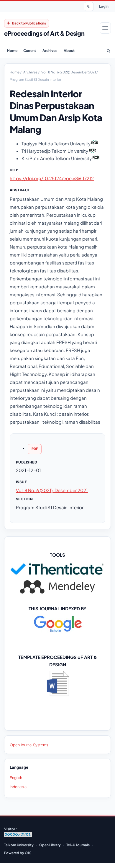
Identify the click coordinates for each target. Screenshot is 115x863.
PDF (35, 449)
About (69, 50)
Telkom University (19, 845)
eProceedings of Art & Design (44, 33)
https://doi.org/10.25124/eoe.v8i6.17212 (52, 178)
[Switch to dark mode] (89, 6)
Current (29, 50)
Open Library (50, 845)
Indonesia (18, 786)
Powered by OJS (17, 853)
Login (104, 6)
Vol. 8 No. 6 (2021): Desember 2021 (68, 72)
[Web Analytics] (18, 836)
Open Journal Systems (29, 744)
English (16, 777)
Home (12, 50)
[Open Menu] (105, 28)
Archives (49, 50)
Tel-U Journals (78, 845)
